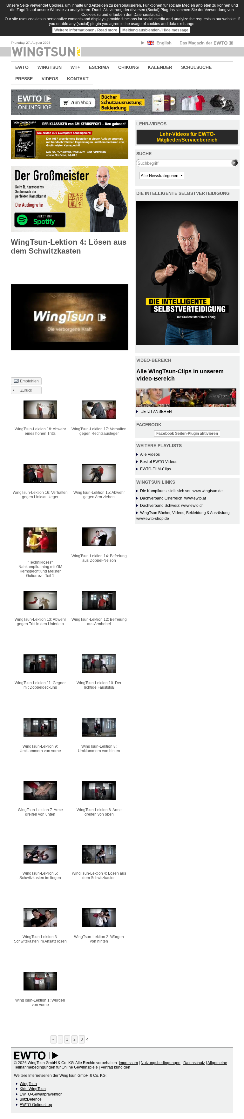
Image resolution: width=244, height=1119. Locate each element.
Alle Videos (150, 454)
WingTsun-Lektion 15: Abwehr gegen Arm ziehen (99, 494)
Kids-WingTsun (33, 1089)
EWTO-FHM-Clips (155, 469)
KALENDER (160, 67)
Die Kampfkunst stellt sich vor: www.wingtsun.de (181, 491)
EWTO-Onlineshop (36, 1104)
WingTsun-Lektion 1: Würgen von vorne (40, 1002)
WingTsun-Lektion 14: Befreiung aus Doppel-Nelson (99, 558)
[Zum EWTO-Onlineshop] (122, 102)
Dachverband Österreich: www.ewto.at (173, 498)
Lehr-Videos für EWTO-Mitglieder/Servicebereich (187, 136)
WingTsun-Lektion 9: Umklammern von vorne (40, 748)
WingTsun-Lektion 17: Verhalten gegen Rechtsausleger (98, 431)
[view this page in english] (159, 44)
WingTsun (28, 1084)
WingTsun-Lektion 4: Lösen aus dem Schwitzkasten (99, 875)
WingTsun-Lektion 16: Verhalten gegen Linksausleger (40, 494)
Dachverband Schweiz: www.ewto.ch (172, 505)
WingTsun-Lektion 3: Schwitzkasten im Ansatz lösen (40, 939)
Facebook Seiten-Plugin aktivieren (187, 433)
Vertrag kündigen (115, 1067)
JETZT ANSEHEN (156, 411)
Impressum (128, 1063)
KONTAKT (78, 78)
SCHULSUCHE (196, 67)
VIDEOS (50, 78)
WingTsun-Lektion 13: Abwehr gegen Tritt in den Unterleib (40, 621)
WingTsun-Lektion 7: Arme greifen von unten (40, 812)
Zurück (26, 390)
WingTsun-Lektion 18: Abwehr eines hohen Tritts (40, 431)
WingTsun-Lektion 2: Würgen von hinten (99, 939)
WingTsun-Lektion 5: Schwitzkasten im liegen (40, 875)
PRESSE (24, 78)
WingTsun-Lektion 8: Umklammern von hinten (99, 748)
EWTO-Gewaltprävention (41, 1094)
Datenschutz (194, 1063)
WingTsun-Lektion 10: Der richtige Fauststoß (99, 685)
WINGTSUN (49, 67)
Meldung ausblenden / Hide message (155, 30)
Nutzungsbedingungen (160, 1063)
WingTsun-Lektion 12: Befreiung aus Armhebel (99, 621)
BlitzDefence (31, 1099)
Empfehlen (29, 381)
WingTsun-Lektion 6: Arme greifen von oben (99, 812)
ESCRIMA (99, 67)
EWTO (22, 67)
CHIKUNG (128, 67)
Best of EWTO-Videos (158, 462)
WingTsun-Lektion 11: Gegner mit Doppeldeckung (40, 685)
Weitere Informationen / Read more (85, 30)
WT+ (75, 67)
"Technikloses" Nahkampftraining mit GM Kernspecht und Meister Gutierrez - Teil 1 (40, 569)
